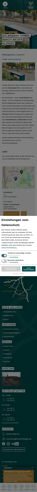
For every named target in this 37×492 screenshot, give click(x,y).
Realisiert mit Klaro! (18, 273)
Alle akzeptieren (28, 268)
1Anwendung (13, 257)
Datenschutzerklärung (9, 248)
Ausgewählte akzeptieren (11, 268)
